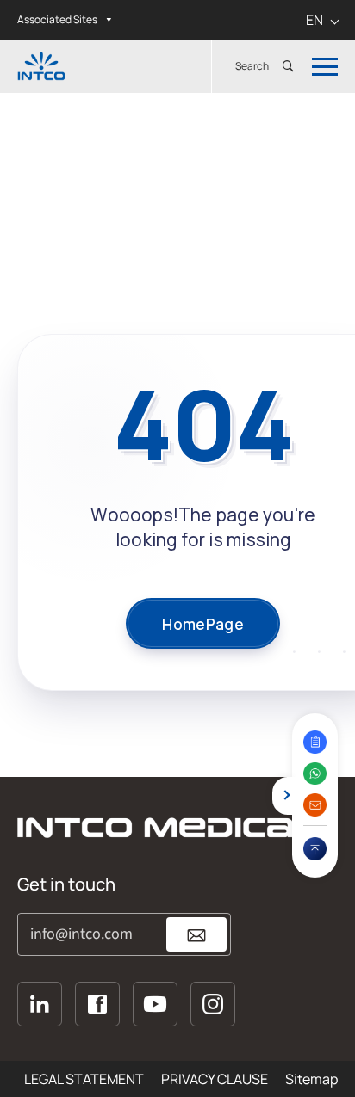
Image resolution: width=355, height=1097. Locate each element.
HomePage (203, 623)
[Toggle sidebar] (281, 796)
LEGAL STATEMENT (84, 1078)
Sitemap (311, 1078)
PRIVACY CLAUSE (214, 1078)
